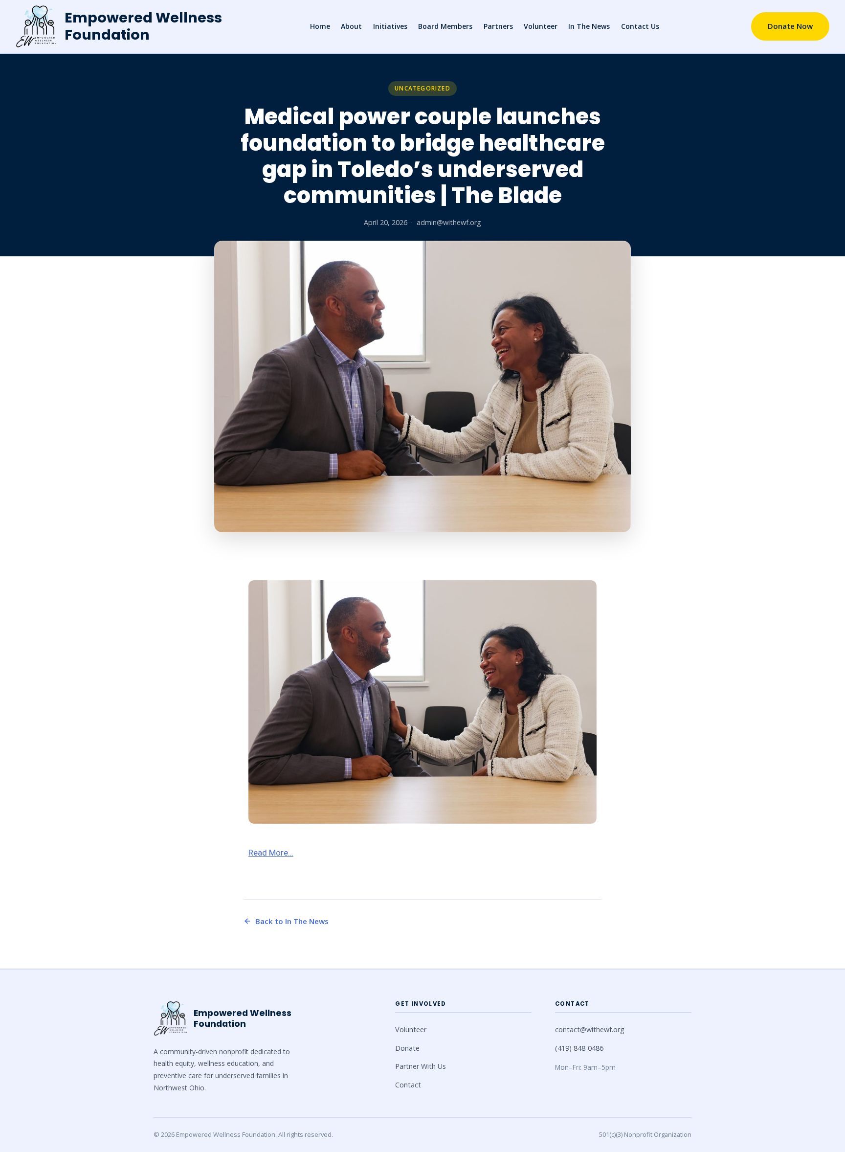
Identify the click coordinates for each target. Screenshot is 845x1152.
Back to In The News (292, 921)
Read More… (270, 853)
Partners (498, 26)
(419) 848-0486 (579, 1048)
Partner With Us (420, 1066)
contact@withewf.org (589, 1029)
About (351, 26)
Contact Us (640, 26)
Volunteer (540, 26)
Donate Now (790, 26)
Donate (407, 1048)
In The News (589, 26)
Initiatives (390, 26)
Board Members (445, 26)
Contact (408, 1084)
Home (320, 26)
